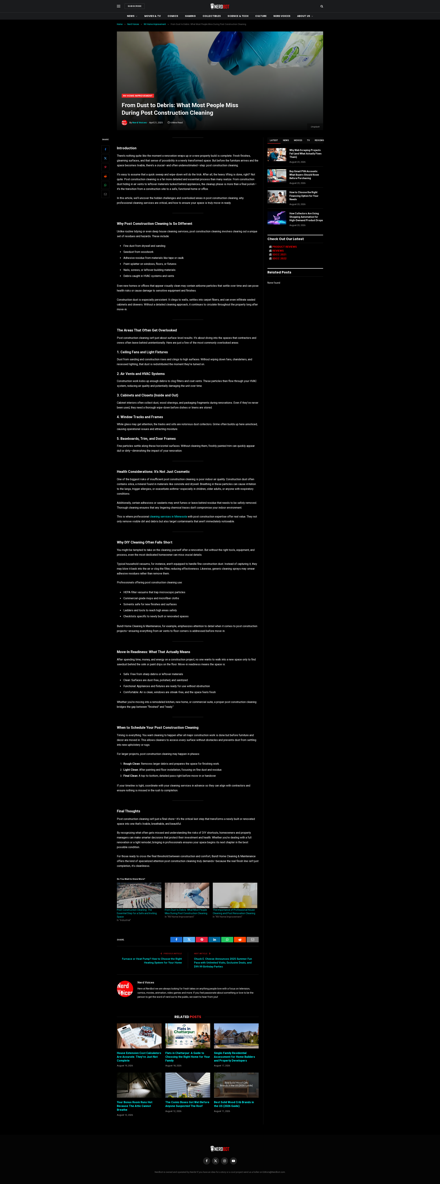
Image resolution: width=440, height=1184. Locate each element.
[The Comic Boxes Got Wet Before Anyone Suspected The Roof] (187, 1085)
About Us (303, 16)
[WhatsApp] (105, 185)
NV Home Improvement (138, 95)
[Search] (321, 6)
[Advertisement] (220, 68)
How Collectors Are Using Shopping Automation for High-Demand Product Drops (306, 217)
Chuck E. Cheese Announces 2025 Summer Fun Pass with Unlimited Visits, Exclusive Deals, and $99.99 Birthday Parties (223, 962)
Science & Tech (238, 16)
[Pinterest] (105, 167)
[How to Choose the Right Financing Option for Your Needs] (276, 196)
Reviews (319, 140)
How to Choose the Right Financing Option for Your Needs (303, 196)
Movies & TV (152, 16)
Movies (298, 140)
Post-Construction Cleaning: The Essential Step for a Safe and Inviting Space (137, 913)
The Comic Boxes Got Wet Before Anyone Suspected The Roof (187, 1104)
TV (308, 140)
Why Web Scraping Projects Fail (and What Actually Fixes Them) (305, 153)
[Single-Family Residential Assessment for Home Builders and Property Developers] (236, 1035)
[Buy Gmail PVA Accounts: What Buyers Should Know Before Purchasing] (276, 175)
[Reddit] (105, 176)
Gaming (190, 16)
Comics (173, 16)
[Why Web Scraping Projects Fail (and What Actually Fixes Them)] (276, 154)
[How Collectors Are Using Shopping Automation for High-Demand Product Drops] (276, 217)
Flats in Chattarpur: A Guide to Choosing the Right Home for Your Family (187, 1056)
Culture (261, 16)
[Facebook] (105, 149)
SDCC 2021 (279, 254)
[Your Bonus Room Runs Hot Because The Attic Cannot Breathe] (139, 1085)
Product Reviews (284, 246)
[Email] (105, 194)
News (131, 16)
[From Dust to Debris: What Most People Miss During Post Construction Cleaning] (187, 895)
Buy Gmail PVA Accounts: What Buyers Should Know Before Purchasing (304, 175)
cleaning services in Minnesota (168, 516)
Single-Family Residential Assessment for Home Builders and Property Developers (234, 1056)
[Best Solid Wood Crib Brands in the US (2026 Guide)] (236, 1085)
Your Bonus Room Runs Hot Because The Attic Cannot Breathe (134, 1106)
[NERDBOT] (220, 6)
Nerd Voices (281, 16)
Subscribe (134, 6)
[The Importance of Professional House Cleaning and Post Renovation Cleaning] (235, 895)
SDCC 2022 (279, 258)
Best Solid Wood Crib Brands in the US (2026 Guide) (234, 1104)
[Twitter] (105, 158)
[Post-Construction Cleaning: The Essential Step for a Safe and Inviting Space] (139, 895)
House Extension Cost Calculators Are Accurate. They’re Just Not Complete (139, 1056)
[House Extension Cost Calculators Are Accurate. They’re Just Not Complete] (139, 1035)
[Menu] (118, 6)
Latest (274, 140)
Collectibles (212, 16)
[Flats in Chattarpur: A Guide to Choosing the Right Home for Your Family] (187, 1035)
